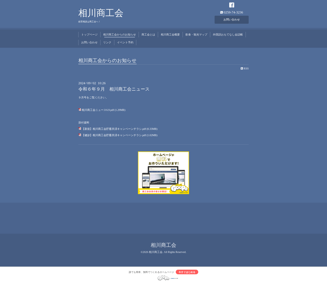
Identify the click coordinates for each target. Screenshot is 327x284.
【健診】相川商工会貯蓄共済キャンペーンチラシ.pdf (114, 135)
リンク (107, 42)
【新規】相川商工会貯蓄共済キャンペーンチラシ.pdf (114, 128)
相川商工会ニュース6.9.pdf (98, 109)
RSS (246, 68)
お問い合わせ (231, 19)
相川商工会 (100, 13)
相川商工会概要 (170, 34)
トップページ (89, 34)
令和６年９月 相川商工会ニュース (114, 89)
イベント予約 (125, 42)
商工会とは (148, 34)
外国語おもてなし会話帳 (228, 34)
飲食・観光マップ (196, 34)
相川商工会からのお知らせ (119, 34)
